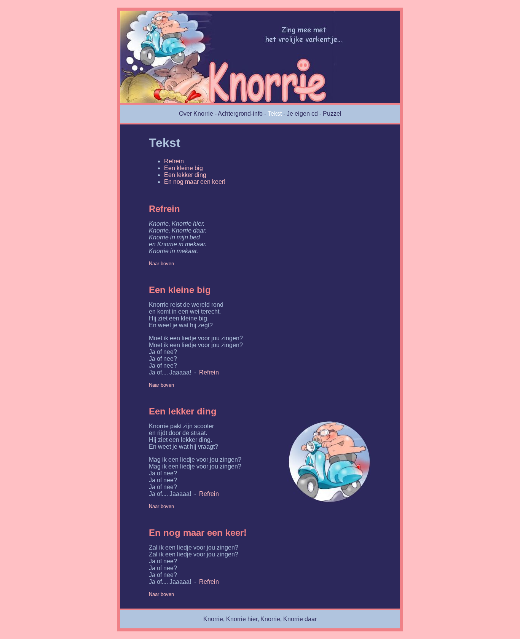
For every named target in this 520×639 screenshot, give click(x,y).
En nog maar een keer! (194, 181)
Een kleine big (183, 168)
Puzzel (332, 113)
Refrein (174, 161)
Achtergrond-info (240, 113)
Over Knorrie (196, 113)
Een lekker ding (185, 175)
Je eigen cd (302, 113)
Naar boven (161, 263)
